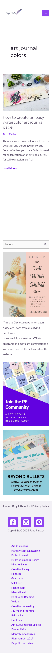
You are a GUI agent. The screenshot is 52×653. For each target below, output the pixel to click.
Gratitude (17, 578)
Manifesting (18, 587)
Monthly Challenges (23, 633)
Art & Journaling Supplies (26, 624)
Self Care (16, 582)
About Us (24, 506)
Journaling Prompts (22, 610)
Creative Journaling (23, 606)
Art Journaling (19, 545)
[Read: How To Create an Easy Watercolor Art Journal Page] (26, 92)
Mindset (16, 573)
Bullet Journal (19, 555)
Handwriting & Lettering (25, 550)
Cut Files (16, 620)
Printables (17, 615)
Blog (14, 506)
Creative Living (20, 569)
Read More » (10, 168)
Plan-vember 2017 (22, 638)
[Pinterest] (39, 522)
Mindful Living (19, 564)
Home (6, 506)
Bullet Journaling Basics (25, 559)
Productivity (18, 629)
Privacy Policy (40, 506)
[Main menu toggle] (45, 13)
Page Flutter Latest (22, 643)
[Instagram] (26, 522)
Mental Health (19, 592)
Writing (15, 601)
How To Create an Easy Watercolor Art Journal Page (23, 122)
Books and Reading (22, 596)
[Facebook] (13, 522)
